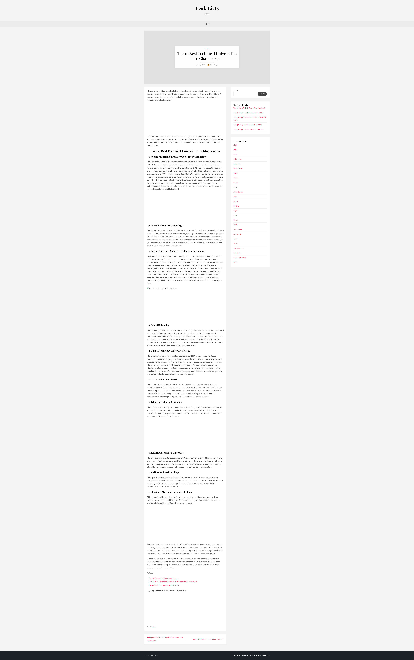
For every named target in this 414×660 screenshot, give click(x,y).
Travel (235, 243)
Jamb (235, 187)
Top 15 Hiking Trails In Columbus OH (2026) (248, 129)
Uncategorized (238, 248)
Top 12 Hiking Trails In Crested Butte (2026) (248, 113)
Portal (235, 225)
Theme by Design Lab (262, 655)
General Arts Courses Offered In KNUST (164, 585)
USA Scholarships (239, 258)
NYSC (235, 215)
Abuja (235, 145)
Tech (235, 239)
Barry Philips (213, 65)
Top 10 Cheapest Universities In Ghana (163, 578)
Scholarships (237, 234)
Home (207, 24)
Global (235, 178)
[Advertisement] (185, 118)
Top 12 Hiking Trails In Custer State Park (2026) (249, 108)
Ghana (207, 49)
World (235, 262)
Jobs (235, 197)
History (235, 182)
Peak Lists (207, 8)
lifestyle (236, 206)
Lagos (235, 201)
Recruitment (237, 229)
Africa (235, 150)
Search (235, 90)
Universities (237, 253)
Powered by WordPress (242, 655)
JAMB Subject (238, 192)
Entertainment (238, 168)
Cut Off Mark (237, 159)
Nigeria (235, 211)
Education (236, 164)
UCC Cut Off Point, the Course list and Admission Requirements (173, 582)
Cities (235, 154)
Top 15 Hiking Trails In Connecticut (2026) (247, 125)
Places (235, 220)
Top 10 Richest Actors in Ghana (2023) (207, 639)
